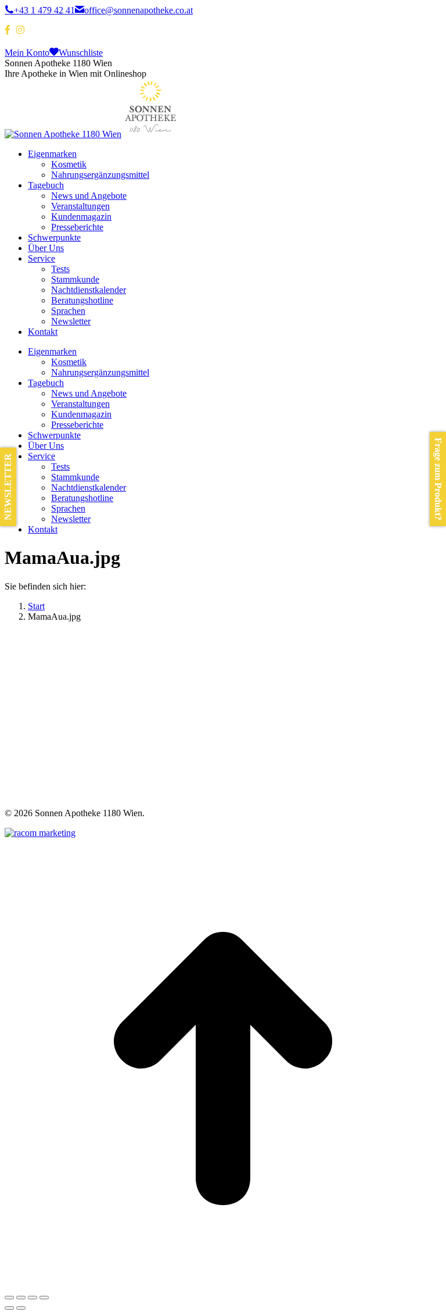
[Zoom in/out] (44, 1297)
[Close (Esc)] (9, 1297)
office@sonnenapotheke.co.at (138, 10)
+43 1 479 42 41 (44, 10)
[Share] (21, 1297)
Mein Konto (27, 53)
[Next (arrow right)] (21, 1308)
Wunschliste (81, 53)
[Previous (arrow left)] (9, 1308)
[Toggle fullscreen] (32, 1297)
